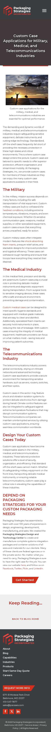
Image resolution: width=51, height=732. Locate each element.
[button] (5, 711)
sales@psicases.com (13, 705)
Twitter (18, 568)
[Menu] (44, 10)
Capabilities (10, 658)
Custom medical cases (14, 307)
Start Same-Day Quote (16, 671)
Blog (5, 653)
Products (8, 666)
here (23, 565)
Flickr (25, 568)
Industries (9, 662)
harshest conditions (13, 210)
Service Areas (31, 725)
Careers (7, 675)
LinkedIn (38, 568)
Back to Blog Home (25, 619)
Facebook (8, 568)
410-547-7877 (10, 702)
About (6, 649)
